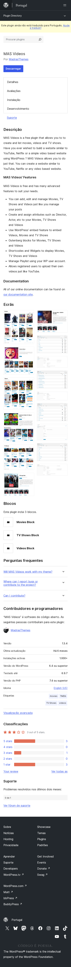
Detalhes (12, 82)
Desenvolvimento (18, 108)
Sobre (7, 827)
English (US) (61, 688)
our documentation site (18, 294)
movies (53, 696)
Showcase (43, 827)
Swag (42, 874)
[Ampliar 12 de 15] (63, 407)
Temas (41, 833)
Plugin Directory (12, 15)
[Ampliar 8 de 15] (63, 340)
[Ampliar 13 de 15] (63, 428)
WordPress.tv (13, 874)
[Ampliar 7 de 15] (63, 314)
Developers (10, 868)
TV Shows (51, 703)
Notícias (8, 833)
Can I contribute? (14, 595)
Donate (43, 868)
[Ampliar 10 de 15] (63, 375)
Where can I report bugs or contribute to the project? (20, 583)
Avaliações (14, 91)
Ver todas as (59, 771)
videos (62, 703)
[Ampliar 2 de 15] (29, 351)
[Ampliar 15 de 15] (63, 468)
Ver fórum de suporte (16, 805)
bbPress (10, 898)
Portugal (17, 920)
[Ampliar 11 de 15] (63, 396)
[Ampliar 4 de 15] (29, 417)
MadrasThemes (18, 59)
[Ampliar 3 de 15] (29, 382)
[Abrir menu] (65, 5)
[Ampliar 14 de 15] (63, 447)
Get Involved (45, 856)
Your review (10, 771)
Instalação (13, 100)
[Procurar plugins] (40, 39)
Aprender (9, 856)
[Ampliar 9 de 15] (63, 360)
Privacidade (10, 845)
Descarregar (13, 68)
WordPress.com (15, 886)
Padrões (42, 845)
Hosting (8, 839)
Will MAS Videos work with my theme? (27, 571)
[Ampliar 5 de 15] (29, 449)
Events (41, 862)
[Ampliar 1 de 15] (29, 314)
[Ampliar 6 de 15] (29, 477)
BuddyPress (12, 904)
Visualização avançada (18, 713)
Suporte (12, 117)
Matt (8, 892)
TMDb (63, 696)
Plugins (41, 839)
